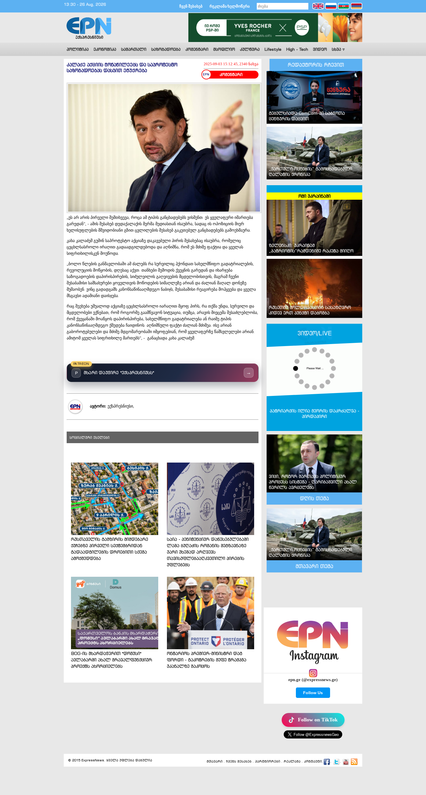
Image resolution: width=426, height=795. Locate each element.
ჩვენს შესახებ (239, 761)
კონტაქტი (313, 761)
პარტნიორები (267, 761)
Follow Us (313, 692)
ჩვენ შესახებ (191, 6)
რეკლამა (292, 761)
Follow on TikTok (318, 720)
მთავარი (215, 761)
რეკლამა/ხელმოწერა (230, 6)
